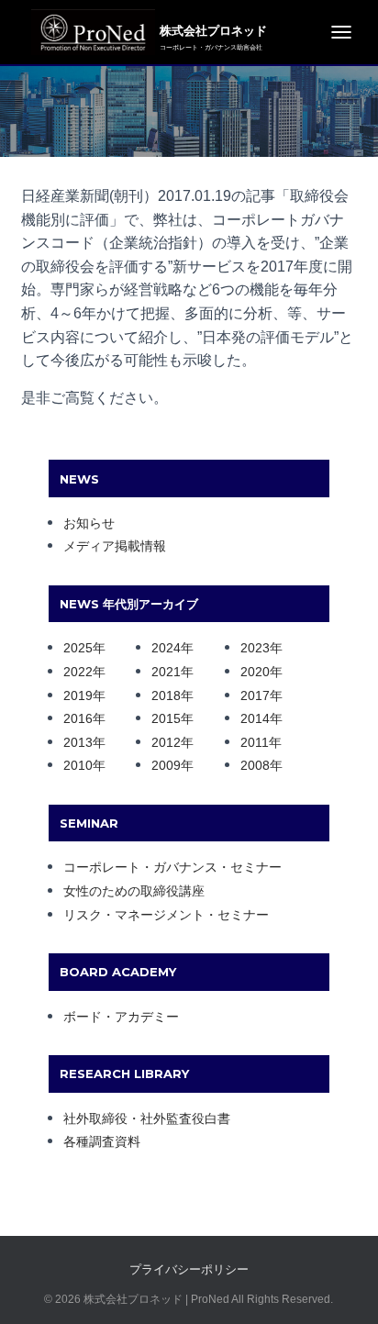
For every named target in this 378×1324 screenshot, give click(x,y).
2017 (255, 695)
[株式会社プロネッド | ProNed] (88, 32)
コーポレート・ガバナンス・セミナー (172, 867)
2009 (166, 765)
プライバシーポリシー (189, 1269)
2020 (255, 671)
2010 (78, 765)
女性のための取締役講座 (134, 891)
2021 (166, 671)
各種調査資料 (101, 1141)
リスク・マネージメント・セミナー (166, 914)
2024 (166, 647)
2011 (254, 742)
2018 (166, 695)
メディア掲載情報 (114, 546)
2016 (78, 718)
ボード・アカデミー (121, 1016)
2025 (78, 647)
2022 (78, 671)
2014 (255, 718)
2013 (78, 742)
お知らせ (89, 523)
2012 (166, 742)
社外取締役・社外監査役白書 (146, 1118)
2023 (255, 647)
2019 (78, 695)
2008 (255, 765)
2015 (166, 718)
